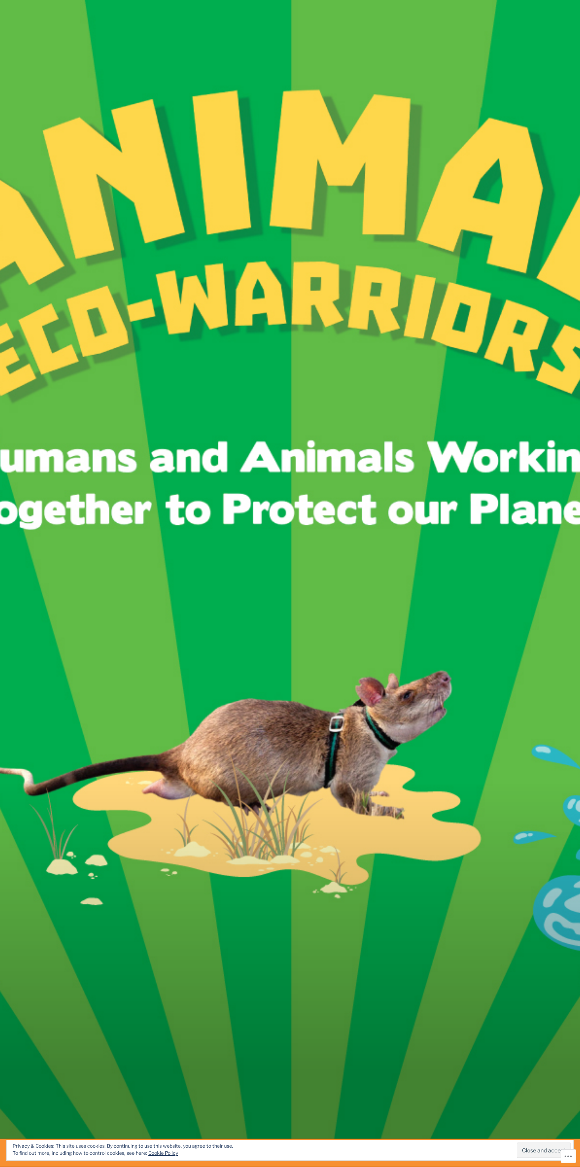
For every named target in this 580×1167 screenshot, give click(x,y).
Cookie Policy (163, 1153)
